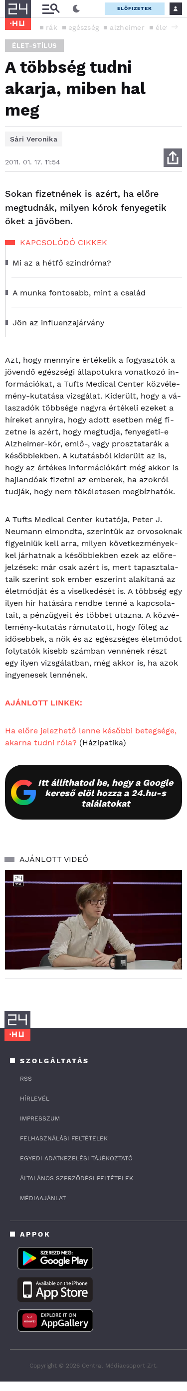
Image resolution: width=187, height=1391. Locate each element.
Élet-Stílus (34, 45)
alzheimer (127, 27)
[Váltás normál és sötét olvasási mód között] (76, 9)
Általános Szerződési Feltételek (76, 1178)
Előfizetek (134, 8)
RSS (26, 1078)
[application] (93, 920)
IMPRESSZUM (40, 1118)
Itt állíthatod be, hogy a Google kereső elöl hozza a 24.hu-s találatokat (105, 793)
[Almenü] (50, 8)
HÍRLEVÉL (34, 1098)
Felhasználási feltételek (64, 1138)
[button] (174, 26)
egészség (83, 27)
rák (51, 27)
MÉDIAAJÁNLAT (43, 1198)
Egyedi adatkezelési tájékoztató (76, 1158)
